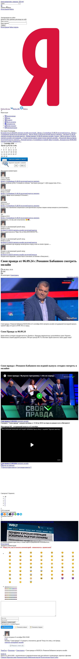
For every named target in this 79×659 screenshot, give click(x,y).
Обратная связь (11, 657)
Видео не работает (8, 465)
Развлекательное (22, 657)
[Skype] (21, 514)
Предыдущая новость (9, 467)
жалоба (21, 642)
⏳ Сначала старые (36, 627)
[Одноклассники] (4, 514)
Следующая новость (23, 467)
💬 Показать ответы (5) (16, 645)
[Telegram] (7, 514)
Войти (11, 9)
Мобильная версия (34, 657)
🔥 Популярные (7, 627)
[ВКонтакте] (2, 514)
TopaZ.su (4, 650)
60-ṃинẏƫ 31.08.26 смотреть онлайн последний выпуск (19, 230)
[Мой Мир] (18, 514)
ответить (7, 642)
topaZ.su (3, 654)
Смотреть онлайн (72, 277)
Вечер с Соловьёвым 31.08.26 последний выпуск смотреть (20, 181)
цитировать (14, 642)
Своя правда (14, 275)
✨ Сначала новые (21, 627)
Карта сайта (54, 657)
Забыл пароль (13, 27)
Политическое (45, 657)
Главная (3, 657)
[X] (10, 514)
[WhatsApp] (15, 514)
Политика (11, 650)
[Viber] (13, 514)
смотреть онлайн (15, 421)
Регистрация (5, 9)
